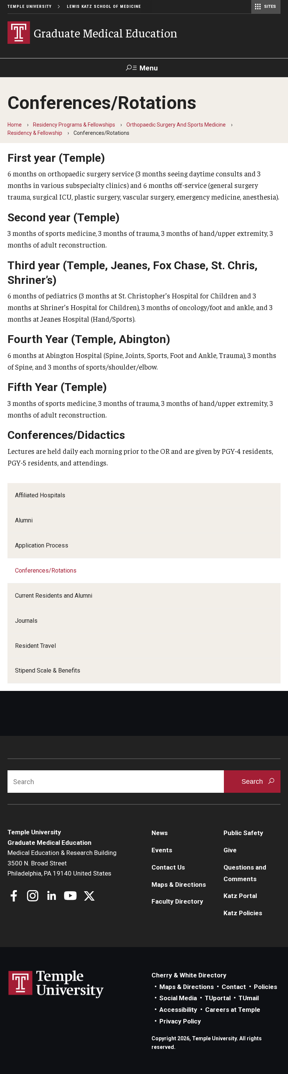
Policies (265, 986)
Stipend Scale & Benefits (47, 670)
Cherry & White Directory (189, 975)
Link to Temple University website (56, 984)
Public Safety (243, 833)
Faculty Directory (177, 901)
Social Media (178, 998)
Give (230, 850)
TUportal (218, 998)
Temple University (30, 6)
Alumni (24, 520)
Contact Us (168, 867)
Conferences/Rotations (45, 570)
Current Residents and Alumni (53, 595)
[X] (89, 896)
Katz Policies (243, 913)
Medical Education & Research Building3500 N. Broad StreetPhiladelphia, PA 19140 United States (62, 863)
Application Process (41, 545)
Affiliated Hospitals (40, 495)
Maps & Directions (179, 884)
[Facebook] (14, 896)
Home (15, 125)
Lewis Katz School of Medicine (104, 6)
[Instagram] (32, 896)
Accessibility (178, 1009)
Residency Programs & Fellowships (74, 125)
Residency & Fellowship (35, 133)
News (160, 833)
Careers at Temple (232, 1009)
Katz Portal (240, 895)
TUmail (248, 998)
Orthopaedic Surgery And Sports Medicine (176, 125)
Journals (26, 620)
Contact (234, 986)
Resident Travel (35, 645)
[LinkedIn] (51, 896)
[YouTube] (70, 896)
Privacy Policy (180, 1021)
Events (162, 850)
